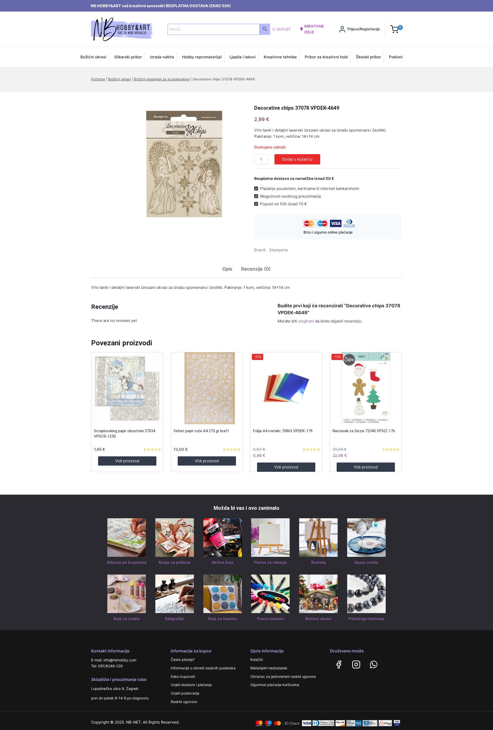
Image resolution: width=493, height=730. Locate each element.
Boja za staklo (126, 618)
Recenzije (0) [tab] (256, 269)
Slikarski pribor (128, 56)
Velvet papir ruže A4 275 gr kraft (201, 431)
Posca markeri (270, 618)
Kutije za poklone (175, 562)
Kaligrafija (174, 618)
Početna (98, 79)
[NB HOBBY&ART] (122, 29)
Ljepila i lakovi (243, 56)
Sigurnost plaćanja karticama (274, 684)
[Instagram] (356, 664)
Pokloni (396, 56)
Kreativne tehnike (280, 56)
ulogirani (306, 321)
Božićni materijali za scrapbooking (161, 79)
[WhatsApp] (373, 664)
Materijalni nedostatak (268, 668)
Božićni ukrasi (93, 56)
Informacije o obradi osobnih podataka (203, 668)
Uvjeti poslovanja (185, 693)
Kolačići (256, 659)
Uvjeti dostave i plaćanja (191, 684)
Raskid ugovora (184, 701)
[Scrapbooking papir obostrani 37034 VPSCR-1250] (127, 388)
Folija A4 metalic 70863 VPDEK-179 (282, 431)
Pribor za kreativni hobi (326, 56)
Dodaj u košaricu (297, 159)
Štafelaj (318, 562)
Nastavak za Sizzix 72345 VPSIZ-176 (364, 431)
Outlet (284, 29)
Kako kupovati (183, 676)
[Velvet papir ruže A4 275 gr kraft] (207, 388)
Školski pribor (368, 56)
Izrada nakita (162, 56)
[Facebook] (338, 664)
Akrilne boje (222, 562)
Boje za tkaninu (222, 618)
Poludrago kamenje (366, 618)
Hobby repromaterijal (202, 56)
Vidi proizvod (127, 460)
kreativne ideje (314, 29)
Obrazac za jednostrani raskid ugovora (283, 676)
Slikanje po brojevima (127, 562)
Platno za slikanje (270, 562)
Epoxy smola (366, 562)
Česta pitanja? (183, 659)
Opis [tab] (227, 269)
